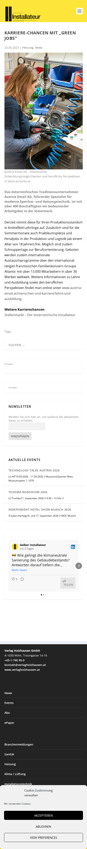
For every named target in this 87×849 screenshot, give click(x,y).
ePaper (9, 723)
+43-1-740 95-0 (14, 660)
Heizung (27, 47)
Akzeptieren (43, 815)
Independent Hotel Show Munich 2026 (39, 509)
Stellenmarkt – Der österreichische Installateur (39, 315)
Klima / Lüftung (15, 774)
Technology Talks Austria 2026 (34, 470)
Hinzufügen (20, 436)
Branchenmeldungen (18, 744)
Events (9, 703)
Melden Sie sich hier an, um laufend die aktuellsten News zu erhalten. (43, 418)
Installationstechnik (18, 784)
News (38, 47)
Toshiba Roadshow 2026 (28, 492)
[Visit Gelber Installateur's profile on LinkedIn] (16, 547)
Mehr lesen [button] (19, 570)
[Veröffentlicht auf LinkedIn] (73, 546)
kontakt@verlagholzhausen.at (25, 665)
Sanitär (9, 754)
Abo (7, 713)
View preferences (43, 838)
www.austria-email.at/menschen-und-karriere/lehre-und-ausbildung (43, 293)
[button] (8, 566)
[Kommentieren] (21, 583)
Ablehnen (43, 826)
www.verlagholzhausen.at (22, 670)
